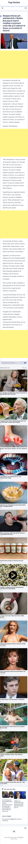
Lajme (17, 362)
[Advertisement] (14, 64)
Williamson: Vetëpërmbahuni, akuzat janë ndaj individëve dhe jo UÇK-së (19, 804)
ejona (13, 362)
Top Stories (14, 2)
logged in (13, 819)
